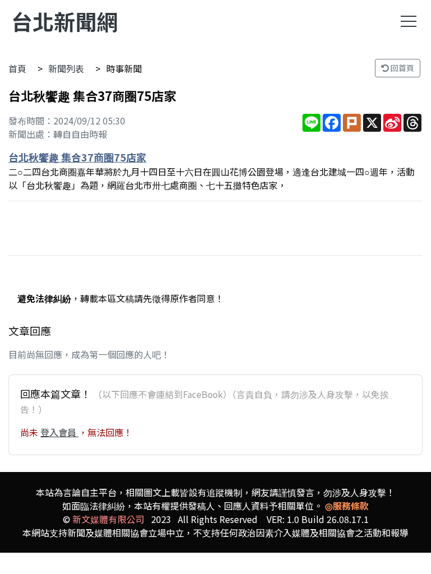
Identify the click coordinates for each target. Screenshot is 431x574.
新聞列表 (66, 68)
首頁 (17, 68)
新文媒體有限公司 (108, 519)
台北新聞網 (64, 21)
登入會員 (59, 432)
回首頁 (401, 67)
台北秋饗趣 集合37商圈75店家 (77, 157)
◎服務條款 (347, 505)
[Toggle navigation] (409, 21)
